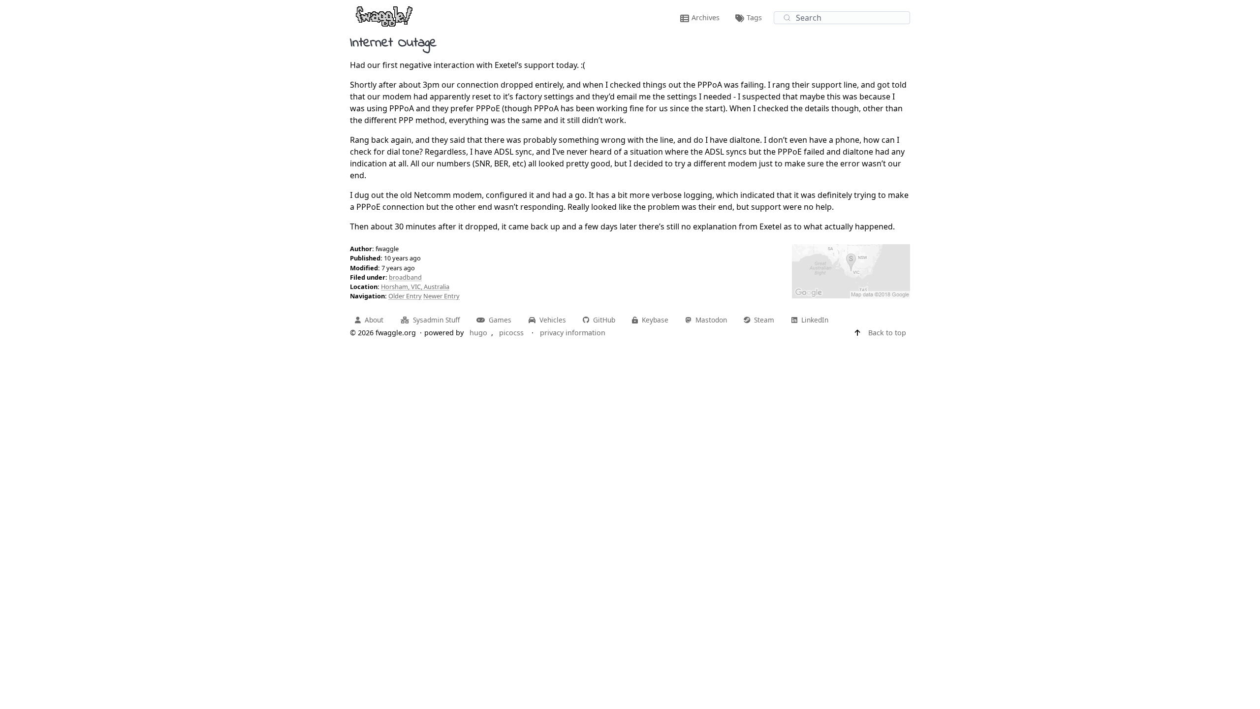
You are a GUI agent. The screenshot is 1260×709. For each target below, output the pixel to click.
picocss (511, 332)
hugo (478, 332)
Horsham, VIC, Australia (415, 286)
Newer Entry (441, 295)
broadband (405, 277)
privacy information (572, 332)
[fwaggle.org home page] (384, 16)
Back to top (887, 332)
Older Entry (405, 295)
